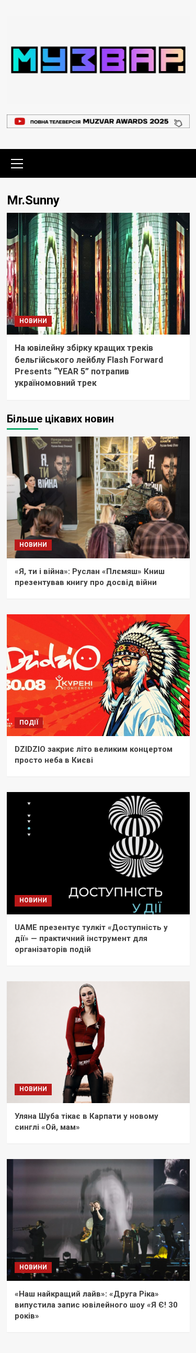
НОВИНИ (33, 321)
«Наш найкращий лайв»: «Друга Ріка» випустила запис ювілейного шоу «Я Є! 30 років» (96, 1305)
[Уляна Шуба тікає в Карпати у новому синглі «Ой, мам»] (98, 1042)
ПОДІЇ (28, 722)
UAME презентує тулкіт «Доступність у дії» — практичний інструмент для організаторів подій (91, 938)
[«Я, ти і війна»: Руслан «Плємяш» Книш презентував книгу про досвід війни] (98, 497)
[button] (17, 162)
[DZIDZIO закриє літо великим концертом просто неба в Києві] (98, 675)
